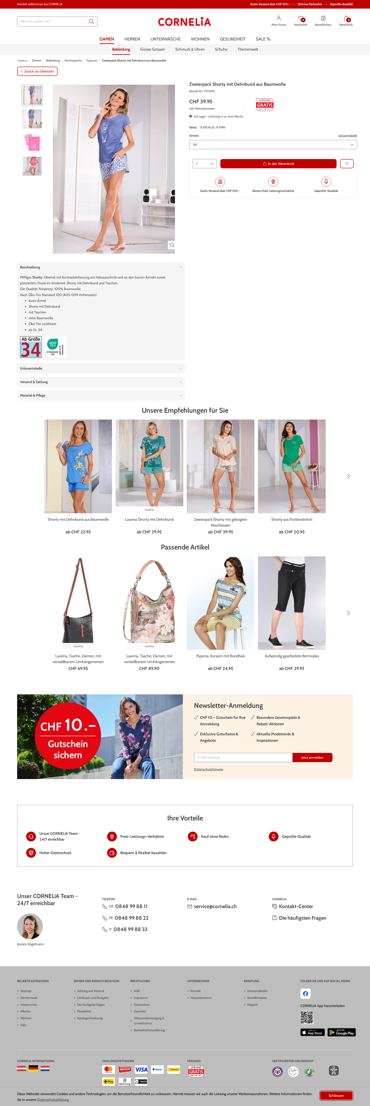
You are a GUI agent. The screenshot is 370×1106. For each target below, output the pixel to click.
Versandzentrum (201, 998)
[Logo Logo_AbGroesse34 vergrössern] (31, 347)
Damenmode (29, 998)
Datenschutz (142, 1005)
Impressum (141, 998)
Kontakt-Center (296, 906)
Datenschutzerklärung (53, 1100)
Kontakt (196, 991)
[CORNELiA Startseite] (184, 21)
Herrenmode (29, 1005)
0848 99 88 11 (131, 906)
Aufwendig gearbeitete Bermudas (292, 656)
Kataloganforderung (90, 1018)
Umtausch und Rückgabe (93, 998)
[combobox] (57, 21)
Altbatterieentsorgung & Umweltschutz (149, 1020)
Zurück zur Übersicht (39, 71)
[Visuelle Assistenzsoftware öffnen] (331, 1070)
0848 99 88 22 (132, 918)
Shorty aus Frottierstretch (291, 519)
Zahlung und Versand (90, 991)
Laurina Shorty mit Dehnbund (149, 519)
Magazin (252, 1005)
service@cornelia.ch (215, 906)
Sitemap (26, 991)
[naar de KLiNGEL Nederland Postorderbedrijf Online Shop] (45, 1068)
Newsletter (84, 1011)
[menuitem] (106, 39)
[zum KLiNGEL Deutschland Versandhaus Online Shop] (33, 1068)
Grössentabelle (347, 135)
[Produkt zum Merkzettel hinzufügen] (347, 163)
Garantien (140, 1011)
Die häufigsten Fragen (302, 918)
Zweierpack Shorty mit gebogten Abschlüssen (220, 522)
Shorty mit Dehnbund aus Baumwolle (78, 519)
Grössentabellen (257, 991)
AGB (136, 991)
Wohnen (26, 1018)
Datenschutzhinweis (208, 769)
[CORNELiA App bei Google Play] (341, 1032)
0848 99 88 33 (130, 929)
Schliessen (336, 1096)
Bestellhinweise (257, 998)
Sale (23, 1025)
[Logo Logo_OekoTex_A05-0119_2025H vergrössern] (55, 346)
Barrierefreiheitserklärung (149, 1030)
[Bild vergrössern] (172, 245)
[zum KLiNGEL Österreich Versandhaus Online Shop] (21, 1068)
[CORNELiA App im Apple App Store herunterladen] (312, 1032)
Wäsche (25, 1011)
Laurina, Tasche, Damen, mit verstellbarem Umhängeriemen (78, 659)
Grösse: (194, 135)
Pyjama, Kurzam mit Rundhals (220, 656)
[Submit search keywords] (92, 21)
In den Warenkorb (281, 163)
